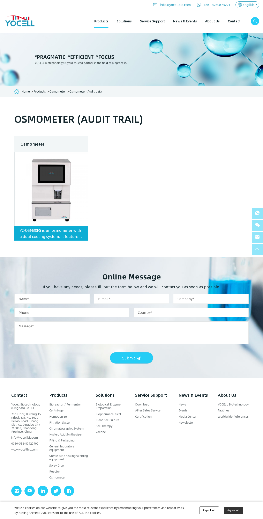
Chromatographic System (66, 428)
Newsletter (186, 422)
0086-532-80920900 (24, 443)
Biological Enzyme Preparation (108, 406)
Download (142, 404)
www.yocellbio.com (24, 449)
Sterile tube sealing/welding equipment (68, 457)
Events (183, 410)
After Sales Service (147, 410)
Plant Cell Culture (107, 420)
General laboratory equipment (61, 448)
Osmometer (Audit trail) (85, 91)
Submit (128, 357)
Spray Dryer (57, 465)
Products (101, 21)
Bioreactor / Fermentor (65, 404)
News (182, 404)
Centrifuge (56, 410)
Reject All (209, 510)
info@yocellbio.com (175, 4)
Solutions (124, 21)
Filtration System (60, 422)
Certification (143, 416)
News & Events (185, 21)
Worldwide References (233, 416)
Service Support (152, 21)
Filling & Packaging (62, 440)
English (248, 4)
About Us (212, 21)
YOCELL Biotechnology (233, 404)
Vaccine (101, 432)
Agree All (233, 510)
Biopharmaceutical (108, 414)
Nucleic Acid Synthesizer (65, 434)
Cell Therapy (104, 426)
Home (26, 91)
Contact (234, 21)
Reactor (54, 471)
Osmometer (58, 91)
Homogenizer (58, 416)
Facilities (223, 410)
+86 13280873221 (216, 4)
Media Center (187, 416)
